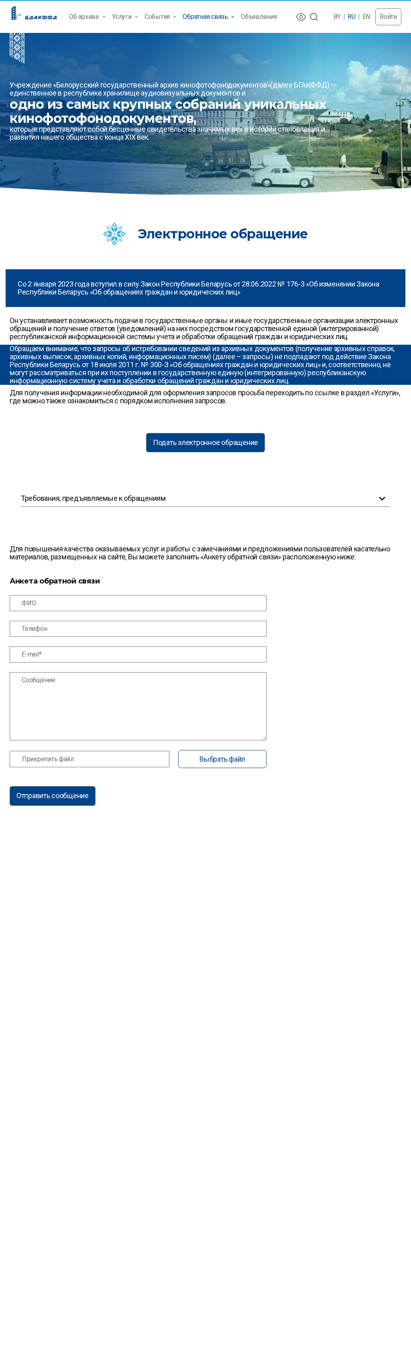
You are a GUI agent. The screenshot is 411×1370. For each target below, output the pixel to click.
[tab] (205, 498)
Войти (388, 16)
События (157, 16)
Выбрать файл (222, 759)
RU (352, 17)
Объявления (259, 16)
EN (366, 17)
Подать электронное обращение (205, 442)
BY (337, 17)
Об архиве (84, 16)
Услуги (122, 16)
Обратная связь (205, 16)
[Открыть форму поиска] (314, 17)
